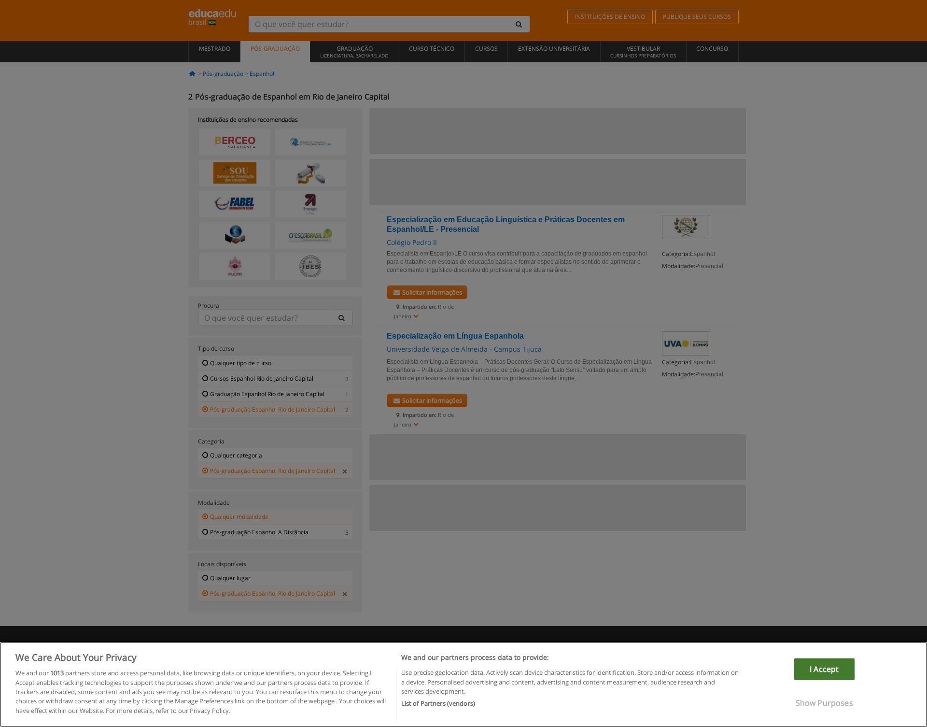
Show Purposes (824, 703)
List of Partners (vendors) (438, 703)
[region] (463, 684)
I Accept (824, 669)
